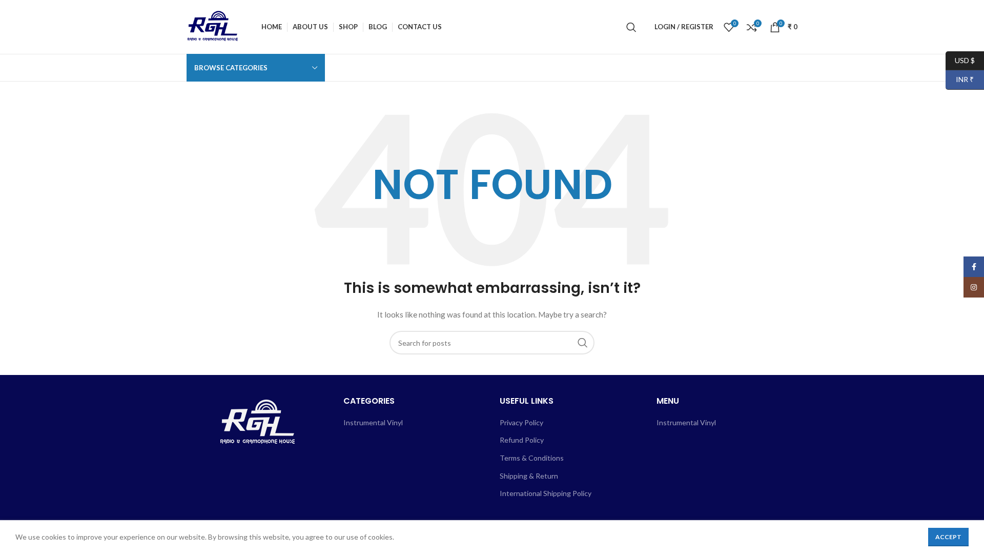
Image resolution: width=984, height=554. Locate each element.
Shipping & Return (529, 475)
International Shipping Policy (545, 493)
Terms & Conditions (532, 457)
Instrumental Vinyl (373, 422)
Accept (948, 537)
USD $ (960, 60)
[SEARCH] (582, 342)
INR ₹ (960, 79)
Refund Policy (522, 440)
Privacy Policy (521, 422)
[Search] (631, 27)
